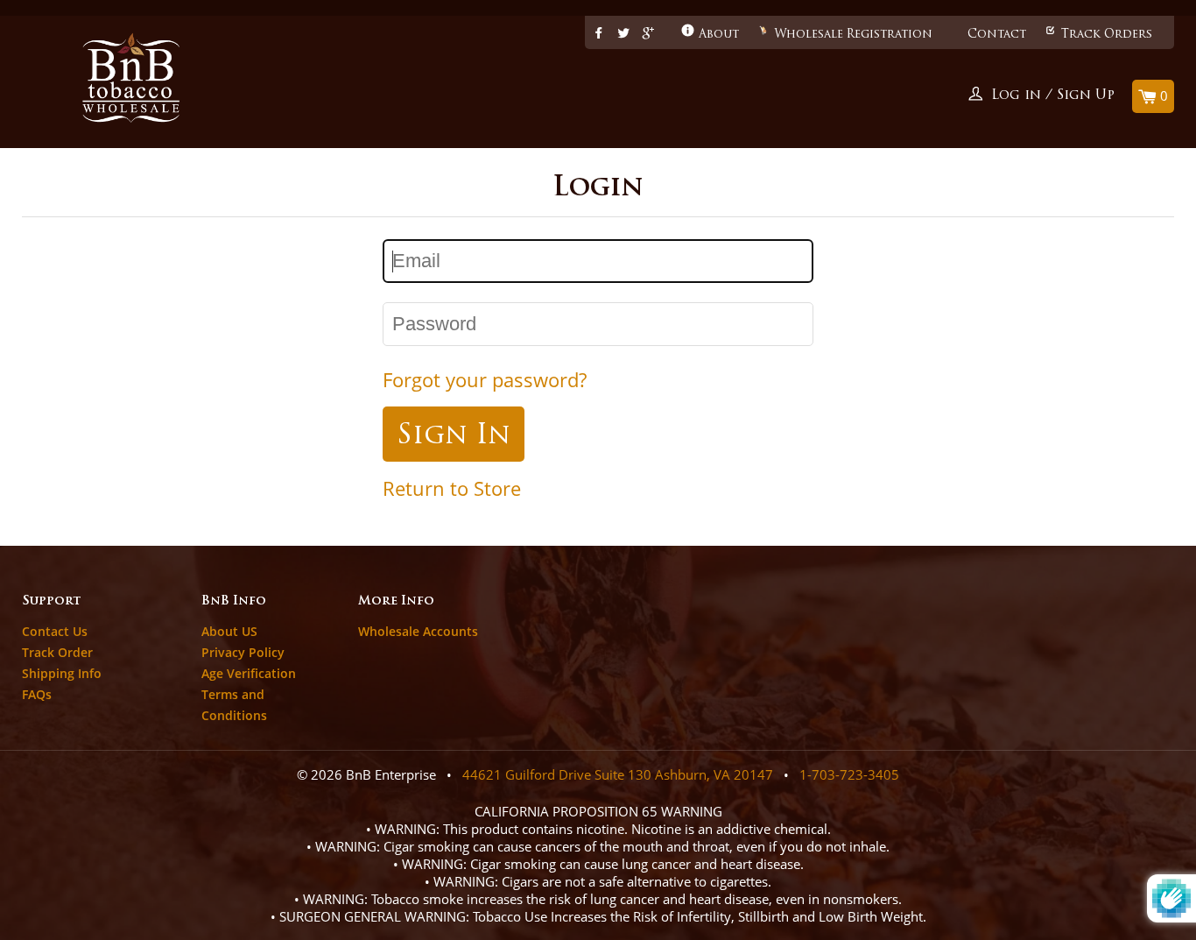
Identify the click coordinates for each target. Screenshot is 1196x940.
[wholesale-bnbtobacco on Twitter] (623, 34)
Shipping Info (62, 673)
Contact (996, 34)
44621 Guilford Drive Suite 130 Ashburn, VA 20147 (617, 774)
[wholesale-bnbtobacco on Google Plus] (648, 34)
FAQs (37, 694)
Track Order (57, 652)
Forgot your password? (485, 379)
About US (229, 631)
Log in (1016, 95)
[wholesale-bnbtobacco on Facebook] (599, 34)
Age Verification (248, 673)
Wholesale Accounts (418, 631)
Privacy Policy (243, 652)
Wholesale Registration (853, 34)
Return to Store (452, 488)
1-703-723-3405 (849, 774)
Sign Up (1086, 95)
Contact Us (55, 631)
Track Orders (1106, 34)
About (719, 34)
